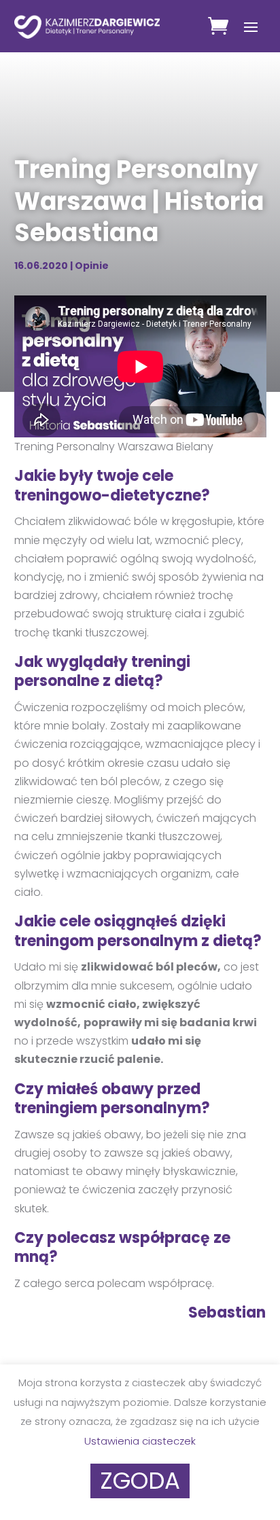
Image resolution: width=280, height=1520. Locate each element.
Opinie (92, 265)
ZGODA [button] (140, 1480)
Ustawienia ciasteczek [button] (140, 1441)
